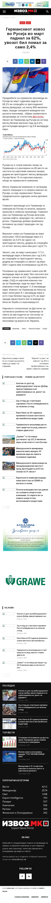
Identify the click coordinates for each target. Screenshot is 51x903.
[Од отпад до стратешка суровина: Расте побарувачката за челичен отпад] (8, 403)
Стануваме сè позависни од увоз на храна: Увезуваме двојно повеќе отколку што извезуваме (33, 740)
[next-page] (8, 507)
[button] (4, 11)
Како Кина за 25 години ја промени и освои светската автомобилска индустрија (30, 415)
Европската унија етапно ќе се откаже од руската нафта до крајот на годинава (13, 362)
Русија (45, 328)
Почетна (5, 17)
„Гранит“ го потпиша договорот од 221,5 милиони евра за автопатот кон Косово (31, 439)
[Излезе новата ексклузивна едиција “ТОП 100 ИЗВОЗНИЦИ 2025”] (9, 756)
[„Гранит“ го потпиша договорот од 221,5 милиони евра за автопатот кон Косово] (8, 439)
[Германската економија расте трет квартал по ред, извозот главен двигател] (8, 427)
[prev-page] (4, 507)
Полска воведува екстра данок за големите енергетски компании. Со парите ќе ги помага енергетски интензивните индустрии (32, 495)
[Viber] (43, 61)
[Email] (38, 61)
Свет (28, 23)
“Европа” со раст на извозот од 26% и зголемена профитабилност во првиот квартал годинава (37, 363)
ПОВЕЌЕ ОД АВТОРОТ (35, 377)
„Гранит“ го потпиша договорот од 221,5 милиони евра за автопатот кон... (32, 665)
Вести (13, 17)
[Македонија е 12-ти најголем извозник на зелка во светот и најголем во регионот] (9, 770)
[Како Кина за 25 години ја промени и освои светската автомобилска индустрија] (8, 415)
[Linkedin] (32, 61)
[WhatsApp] (26, 61)
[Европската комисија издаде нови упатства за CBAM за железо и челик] (8, 480)
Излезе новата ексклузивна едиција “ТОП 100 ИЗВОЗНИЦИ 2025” (31, 754)
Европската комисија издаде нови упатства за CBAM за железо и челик (31, 480)
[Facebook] (15, 61)
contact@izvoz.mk (18, 859)
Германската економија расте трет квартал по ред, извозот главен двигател (31, 427)
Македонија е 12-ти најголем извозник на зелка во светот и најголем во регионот (31, 768)
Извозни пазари (34, 328)
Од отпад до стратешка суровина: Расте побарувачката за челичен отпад (32, 404)
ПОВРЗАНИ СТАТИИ (13, 377)
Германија (15, 328)
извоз (24, 328)
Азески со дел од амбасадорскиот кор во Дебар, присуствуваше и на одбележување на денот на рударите (32, 389)
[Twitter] (20, 61)
